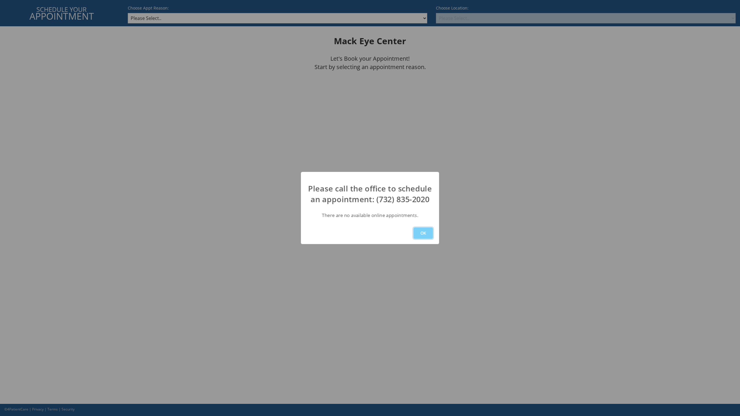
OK (423, 233)
